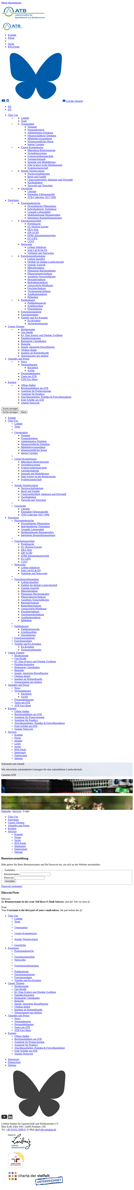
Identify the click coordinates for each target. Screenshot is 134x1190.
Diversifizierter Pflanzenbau (41, 206)
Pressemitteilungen (30, 373)
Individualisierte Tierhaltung (41, 209)
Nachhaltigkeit (34, 182)
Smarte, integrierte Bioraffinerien (38, 347)
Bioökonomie (28, 329)
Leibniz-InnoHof (36, 259)
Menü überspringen (11, 2)
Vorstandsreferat (35, 129)
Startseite (6, 811)
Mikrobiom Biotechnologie (41, 150)
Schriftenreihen (35, 306)
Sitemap (18, 758)
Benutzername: (12, 874)
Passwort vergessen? (12, 886)
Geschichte (26, 188)
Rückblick (32, 367)
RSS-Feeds (13, 46)
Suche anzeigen (10, 408)
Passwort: (9, 877)
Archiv (31, 370)
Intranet (18, 740)
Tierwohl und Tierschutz (40, 185)
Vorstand (32, 126)
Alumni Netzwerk (30, 402)
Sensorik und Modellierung (41, 162)
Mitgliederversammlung (39, 138)
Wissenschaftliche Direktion (41, 135)
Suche (11, 43)
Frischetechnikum (36, 288)
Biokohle (25, 344)
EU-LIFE (32, 238)
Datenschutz (20, 755)
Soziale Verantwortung (32, 170)
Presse (11, 38)
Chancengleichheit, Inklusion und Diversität (50, 179)
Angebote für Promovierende (36, 391)
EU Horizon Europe (37, 226)
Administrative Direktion (40, 132)
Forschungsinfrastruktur (33, 256)
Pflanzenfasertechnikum (39, 273)
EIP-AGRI (33, 232)
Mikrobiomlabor (35, 267)
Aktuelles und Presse (18, 358)
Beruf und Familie (36, 176)
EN (9, 109)
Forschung (13, 200)
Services (12, 732)
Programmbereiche (30, 203)
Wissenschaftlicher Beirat (40, 141)
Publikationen (28, 300)
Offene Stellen (28, 385)
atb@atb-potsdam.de (45, 1129)
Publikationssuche (36, 303)
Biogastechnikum (36, 279)
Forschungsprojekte (31, 220)
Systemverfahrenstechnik (40, 156)
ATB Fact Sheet (29, 379)
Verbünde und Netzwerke (40, 253)
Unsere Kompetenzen (32, 147)
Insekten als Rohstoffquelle (35, 352)
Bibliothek (32, 297)
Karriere (12, 382)
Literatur (31, 191)
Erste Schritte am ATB (32, 399)
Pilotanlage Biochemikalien (41, 270)
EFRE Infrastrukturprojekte (41, 235)
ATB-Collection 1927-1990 (41, 197)
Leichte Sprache (74, 101)
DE (9, 106)
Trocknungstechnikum (38, 291)
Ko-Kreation (34, 320)
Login (17, 743)
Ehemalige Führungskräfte (41, 194)
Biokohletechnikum (37, 282)
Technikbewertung (37, 153)
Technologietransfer (37, 323)
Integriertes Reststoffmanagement (44, 217)
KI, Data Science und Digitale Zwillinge (42, 335)
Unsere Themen (16, 326)
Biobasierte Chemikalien (33, 341)
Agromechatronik (36, 159)
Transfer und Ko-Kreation (34, 317)
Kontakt (12, 35)
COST (30, 241)
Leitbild (25, 118)
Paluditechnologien (31, 338)
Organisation (27, 123)
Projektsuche (34, 223)
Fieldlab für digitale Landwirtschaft (45, 261)
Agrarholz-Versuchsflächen (41, 276)
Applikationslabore (37, 294)
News (24, 361)
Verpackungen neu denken (34, 355)
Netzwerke (26, 244)
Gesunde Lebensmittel (38, 212)
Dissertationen (34, 308)
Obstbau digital (29, 350)
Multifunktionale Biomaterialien (43, 215)
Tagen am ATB (29, 376)
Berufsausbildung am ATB (34, 388)
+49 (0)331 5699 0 (15, 1129)
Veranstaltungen (29, 364)
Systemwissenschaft (37, 168)
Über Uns (13, 115)
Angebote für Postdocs (32, 394)
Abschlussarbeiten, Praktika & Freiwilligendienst (46, 397)
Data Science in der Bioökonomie (44, 165)
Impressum (20, 752)
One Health (27, 332)
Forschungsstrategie (31, 311)
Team (24, 121)
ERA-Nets (32, 229)
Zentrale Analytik (36, 264)
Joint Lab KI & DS (37, 250)
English (12, 417)
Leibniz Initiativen (36, 247)
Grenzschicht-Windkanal (40, 285)
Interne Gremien (35, 144)
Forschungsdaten (29, 314)
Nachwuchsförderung (38, 173)
